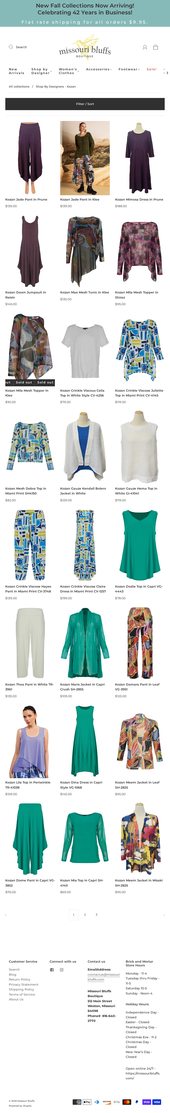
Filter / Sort (85, 104)
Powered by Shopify (20, 1105)
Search (21, 47)
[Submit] (14, 47)
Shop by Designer (40, 71)
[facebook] (52, 970)
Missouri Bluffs (26, 1101)
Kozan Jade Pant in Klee (79, 199)
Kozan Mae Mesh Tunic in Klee (84, 292)
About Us (16, 999)
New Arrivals (16, 71)
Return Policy (19, 979)
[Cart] (155, 47)
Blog (12, 975)
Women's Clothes (68, 71)
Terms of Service (22, 994)
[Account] (145, 47)
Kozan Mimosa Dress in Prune (139, 199)
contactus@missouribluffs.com (104, 977)
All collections (19, 86)
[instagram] (61, 970)
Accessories (98, 69)
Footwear (128, 69)
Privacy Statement (24, 985)
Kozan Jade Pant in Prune (26, 199)
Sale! (152, 69)
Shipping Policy (21, 989)
